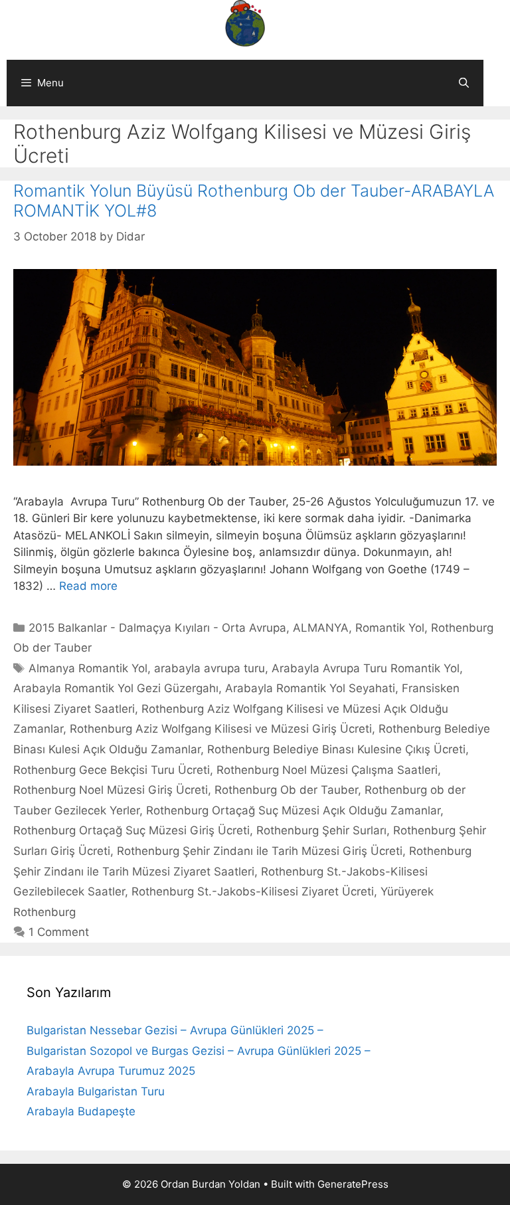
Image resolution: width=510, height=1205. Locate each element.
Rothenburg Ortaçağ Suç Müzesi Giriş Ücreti (131, 830)
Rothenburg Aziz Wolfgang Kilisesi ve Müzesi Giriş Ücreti (221, 728)
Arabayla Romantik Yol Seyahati (310, 688)
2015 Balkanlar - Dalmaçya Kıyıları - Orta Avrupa (157, 627)
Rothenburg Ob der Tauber (286, 789)
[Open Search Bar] (463, 83)
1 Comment (59, 932)
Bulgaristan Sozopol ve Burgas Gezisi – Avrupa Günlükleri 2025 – (199, 1051)
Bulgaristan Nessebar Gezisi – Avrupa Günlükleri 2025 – (175, 1030)
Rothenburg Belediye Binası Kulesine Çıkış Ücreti (336, 749)
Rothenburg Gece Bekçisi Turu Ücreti (111, 770)
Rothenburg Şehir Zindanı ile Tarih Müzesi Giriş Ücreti (259, 851)
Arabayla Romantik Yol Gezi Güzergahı (115, 688)
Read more (88, 586)
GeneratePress (352, 1184)
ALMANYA (321, 627)
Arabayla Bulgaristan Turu (96, 1091)
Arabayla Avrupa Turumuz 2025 (111, 1070)
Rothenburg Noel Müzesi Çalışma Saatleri (327, 770)
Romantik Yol (389, 627)
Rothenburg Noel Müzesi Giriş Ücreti (110, 789)
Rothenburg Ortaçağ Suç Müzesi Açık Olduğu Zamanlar (293, 810)
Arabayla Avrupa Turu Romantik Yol (366, 668)
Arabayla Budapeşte (81, 1111)
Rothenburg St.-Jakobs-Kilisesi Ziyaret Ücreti (252, 891)
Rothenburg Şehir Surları (321, 830)
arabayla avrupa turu (209, 668)
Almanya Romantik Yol (88, 668)
